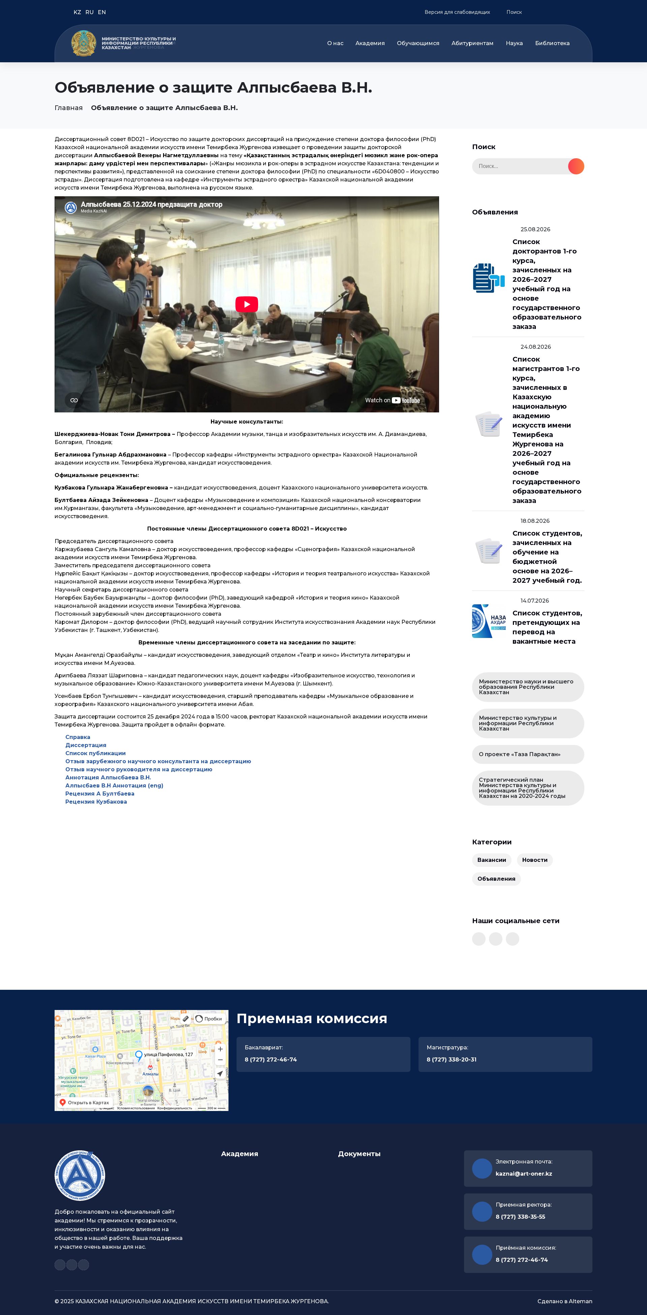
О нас (335, 43)
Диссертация (85, 745)
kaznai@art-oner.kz (524, 1174)
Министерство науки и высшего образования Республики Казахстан (526, 687)
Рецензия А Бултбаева (99, 793)
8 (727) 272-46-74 (271, 1059)
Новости (535, 860)
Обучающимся (418, 43)
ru (90, 12)
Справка (77, 737)
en (102, 12)
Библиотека (552, 43)
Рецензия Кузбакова (96, 802)
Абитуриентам (473, 43)
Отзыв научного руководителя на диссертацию (138, 769)
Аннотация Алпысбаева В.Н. (108, 777)
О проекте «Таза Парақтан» (520, 754)
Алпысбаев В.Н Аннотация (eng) (114, 785)
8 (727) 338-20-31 (451, 1059)
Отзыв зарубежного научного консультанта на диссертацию (158, 761)
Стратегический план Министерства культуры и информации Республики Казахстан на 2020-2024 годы (522, 788)
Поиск (513, 12)
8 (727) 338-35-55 (520, 1217)
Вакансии (491, 860)
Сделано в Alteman (564, 1301)
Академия (370, 43)
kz (78, 12)
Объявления (496, 879)
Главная (69, 108)
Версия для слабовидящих (456, 12)
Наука (514, 43)
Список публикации (95, 753)
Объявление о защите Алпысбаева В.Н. (164, 108)
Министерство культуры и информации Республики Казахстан (518, 723)
